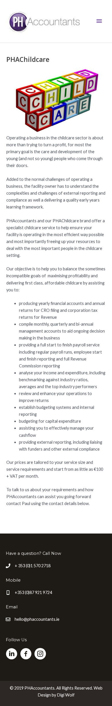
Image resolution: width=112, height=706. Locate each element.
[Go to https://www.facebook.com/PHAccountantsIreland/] (26, 654)
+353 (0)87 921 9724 (33, 592)
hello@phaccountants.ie (37, 619)
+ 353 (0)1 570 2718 (33, 565)
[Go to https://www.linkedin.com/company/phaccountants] (11, 654)
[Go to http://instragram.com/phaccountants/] (40, 654)
